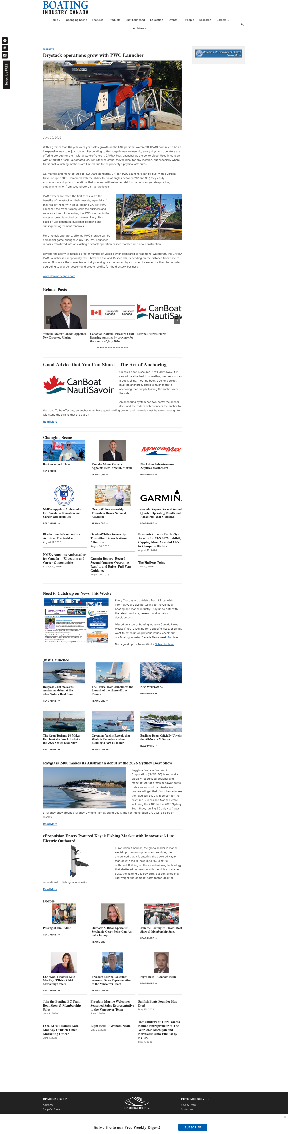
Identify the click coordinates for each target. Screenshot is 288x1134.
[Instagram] (5, 55)
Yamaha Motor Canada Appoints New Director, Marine (64, 335)
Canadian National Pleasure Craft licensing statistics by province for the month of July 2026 (112, 337)
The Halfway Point (151, 563)
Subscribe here (164, 644)
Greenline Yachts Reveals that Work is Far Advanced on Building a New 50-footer (111, 739)
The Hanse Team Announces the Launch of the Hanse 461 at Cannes (112, 690)
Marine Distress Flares (152, 334)
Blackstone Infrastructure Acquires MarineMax (157, 466)
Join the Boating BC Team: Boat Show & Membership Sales (161, 930)
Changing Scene (76, 20)
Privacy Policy (188, 1104)
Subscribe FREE (6, 75)
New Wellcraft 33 (151, 687)
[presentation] (65, 312)
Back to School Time (56, 464)
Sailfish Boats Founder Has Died (157, 1003)
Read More (50, 421)
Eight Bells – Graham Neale (158, 976)
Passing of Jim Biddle (57, 928)
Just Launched (135, 20)
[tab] (98, 347)
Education (156, 20)
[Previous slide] (48, 320)
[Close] (285, 1117)
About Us (48, 1104)
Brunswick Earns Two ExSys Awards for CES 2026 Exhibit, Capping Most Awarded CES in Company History (159, 540)
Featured (98, 20)
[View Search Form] (242, 24)
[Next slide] (177, 320)
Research (205, 20)
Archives (173, 637)
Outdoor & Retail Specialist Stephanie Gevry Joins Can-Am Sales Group (112, 931)
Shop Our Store (51, 1109)
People (189, 20)
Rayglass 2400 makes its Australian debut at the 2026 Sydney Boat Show (58, 690)
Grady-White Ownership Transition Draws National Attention (109, 513)
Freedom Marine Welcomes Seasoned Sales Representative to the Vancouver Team (111, 980)
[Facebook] (5, 40)
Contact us (187, 1109)
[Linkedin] (5, 48)
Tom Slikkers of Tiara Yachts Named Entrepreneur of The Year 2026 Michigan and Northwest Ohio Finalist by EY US (159, 1030)
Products (114, 20)
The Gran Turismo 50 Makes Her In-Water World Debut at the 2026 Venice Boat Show (62, 739)
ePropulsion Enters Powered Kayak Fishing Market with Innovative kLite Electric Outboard (108, 838)
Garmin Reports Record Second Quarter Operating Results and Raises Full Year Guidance (161, 513)
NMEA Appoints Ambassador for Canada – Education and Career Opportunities (62, 513)
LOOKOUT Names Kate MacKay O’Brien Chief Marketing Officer (59, 980)
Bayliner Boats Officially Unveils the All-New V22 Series (161, 737)
